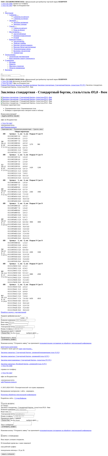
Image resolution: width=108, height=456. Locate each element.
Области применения (17, 68)
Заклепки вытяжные (21, 22)
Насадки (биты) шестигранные (25, 47)
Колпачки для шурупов (22, 51)
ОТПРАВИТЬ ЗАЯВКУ (9, 339)
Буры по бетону (19, 30)
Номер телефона (7, 329)
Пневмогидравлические (22, 36)
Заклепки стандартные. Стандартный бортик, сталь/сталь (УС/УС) (62, 85)
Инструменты (14, 32)
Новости (12, 64)
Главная (4, 85)
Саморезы (13, 15)
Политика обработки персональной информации (18, 395)
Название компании (8, 320)
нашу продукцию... (26, 349)
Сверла (12, 26)
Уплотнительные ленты (22, 49)
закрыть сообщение (8, 454)
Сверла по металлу (20, 28)
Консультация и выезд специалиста (22, 58)
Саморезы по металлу (21, 17)
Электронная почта (8, 327)
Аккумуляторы (19, 41)
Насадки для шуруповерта (23, 45)
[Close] (2, 402)
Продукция (11, 85)
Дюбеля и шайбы (20, 43)
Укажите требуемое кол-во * (11, 316)
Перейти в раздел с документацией (13, 312)
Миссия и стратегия (16, 66)
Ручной (16, 37)
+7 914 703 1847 (6, 5)
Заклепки (12, 20)
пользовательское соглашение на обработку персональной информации (65, 343)
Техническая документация (19, 56)
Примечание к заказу (8, 337)
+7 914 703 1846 (6, 4)
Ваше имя (4, 324)
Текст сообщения (7, 425)
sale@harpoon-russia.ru (9, 127)
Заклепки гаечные (20, 24)
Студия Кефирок (20, 398)
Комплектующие (15, 39)
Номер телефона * (7, 416)
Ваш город (5, 322)
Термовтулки (18, 53)
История (12, 62)
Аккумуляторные (20, 34)
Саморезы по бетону (21, 18)
